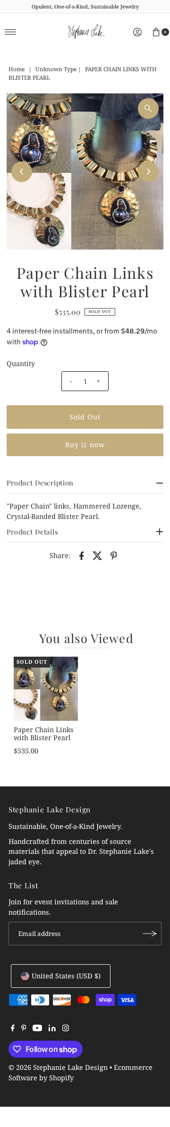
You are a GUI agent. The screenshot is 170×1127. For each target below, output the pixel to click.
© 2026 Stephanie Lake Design (58, 1067)
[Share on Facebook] (82, 555)
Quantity (21, 363)
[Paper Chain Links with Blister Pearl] (46, 689)
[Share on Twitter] (98, 555)
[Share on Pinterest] (114, 555)
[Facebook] (13, 1029)
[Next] (148, 171)
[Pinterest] (23, 1029)
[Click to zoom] (148, 108)
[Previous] (21, 171)
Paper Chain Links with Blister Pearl (44, 733)
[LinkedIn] (52, 1029)
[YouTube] (37, 1029)
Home (16, 69)
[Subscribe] (150, 933)
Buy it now (85, 444)
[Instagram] (65, 1029)
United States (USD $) (66, 975)
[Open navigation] (10, 32)
